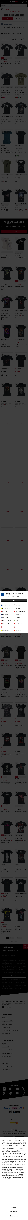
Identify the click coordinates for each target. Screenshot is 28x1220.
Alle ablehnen (14, 1211)
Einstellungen (14, 1216)
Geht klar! (14, 1207)
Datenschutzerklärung (7, 1178)
